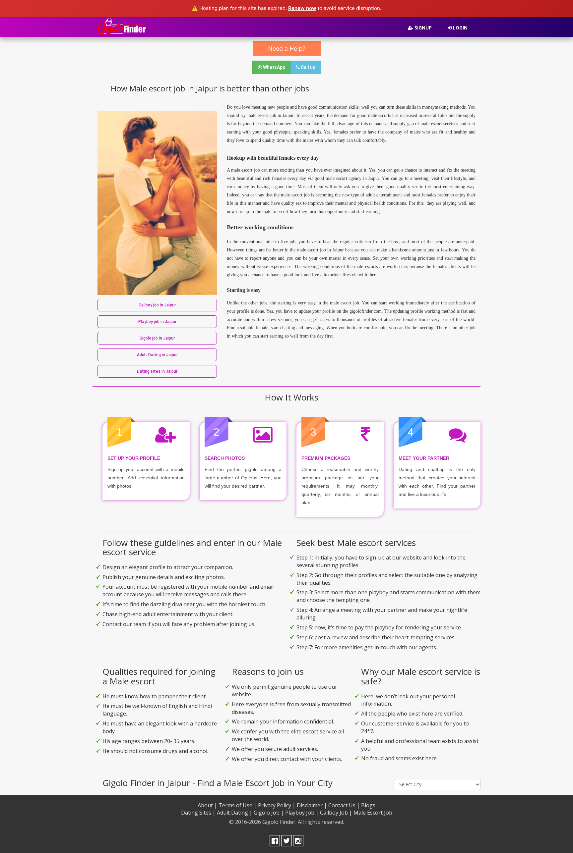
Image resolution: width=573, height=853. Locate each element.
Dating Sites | (198, 812)
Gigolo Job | (269, 812)
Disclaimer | (312, 805)
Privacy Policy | (276, 805)
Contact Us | (344, 805)
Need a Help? (286, 48)
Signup (422, 28)
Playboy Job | (302, 812)
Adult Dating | (234, 812)
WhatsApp (273, 67)
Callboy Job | (336, 812)
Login (460, 28)
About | (207, 805)
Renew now (302, 8)
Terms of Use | (238, 805)
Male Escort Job (372, 812)
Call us (307, 67)
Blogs (368, 805)
